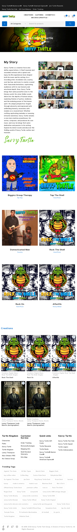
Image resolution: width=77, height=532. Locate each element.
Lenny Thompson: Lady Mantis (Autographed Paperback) (36, 425)
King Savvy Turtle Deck (42, 479)
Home (30, 42)
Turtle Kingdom (9, 516)
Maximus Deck (47, 483)
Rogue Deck (8, 492)
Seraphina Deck (51, 508)
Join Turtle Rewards (56, 6)
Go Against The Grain (11, 479)
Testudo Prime (9, 512)
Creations (5, 373)
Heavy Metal (57, 306)
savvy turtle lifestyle (11, 500)
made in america (18, 483)
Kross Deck (59, 479)
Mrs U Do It (61, 483)
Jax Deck (27, 479)
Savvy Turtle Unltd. (10, 508)
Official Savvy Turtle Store (13, 487)
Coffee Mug (24, 475)
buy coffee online (10, 475)
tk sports (57, 512)
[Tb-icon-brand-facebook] (3, 526)
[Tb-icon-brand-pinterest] (3, 529)
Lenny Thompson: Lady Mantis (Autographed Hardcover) (10, 425)
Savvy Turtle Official (29, 500)
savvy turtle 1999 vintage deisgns (54, 492)
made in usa (33, 483)
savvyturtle (34, 492)
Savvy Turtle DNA (49, 496)
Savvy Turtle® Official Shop (31, 508)
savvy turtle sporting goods (42, 504)
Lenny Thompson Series (10, 421)
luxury (6, 483)
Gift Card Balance (25, 9)
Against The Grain (10, 471)
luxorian (70, 479)
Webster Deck (24, 516)
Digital (11, 373)
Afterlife (55, 377)
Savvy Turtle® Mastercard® (12, 6)
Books (4, 419)
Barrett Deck (40, 471)
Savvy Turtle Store (63, 504)
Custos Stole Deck (39, 475)
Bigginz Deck (53, 471)
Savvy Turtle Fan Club (9, 9)
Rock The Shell (7, 375)
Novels (21, 421)
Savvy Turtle (21, 492)
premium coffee (32, 487)
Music (16, 373)
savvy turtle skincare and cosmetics (16, 504)
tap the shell (65, 508)
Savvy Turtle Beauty (11, 496)
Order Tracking (38, 9)
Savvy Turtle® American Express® (35, 6)
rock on (45, 487)
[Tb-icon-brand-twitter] (12, 526)
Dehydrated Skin (56, 475)
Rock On (30, 377)
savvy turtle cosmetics (30, 496)
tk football (45, 512)
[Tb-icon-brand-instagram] (17, 526)
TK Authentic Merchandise (28, 512)
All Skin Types (26, 471)
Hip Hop (20, 198)
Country (20, 252)
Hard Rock (57, 198)
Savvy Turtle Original (48, 500)
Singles (15, 375)
